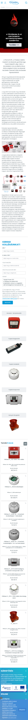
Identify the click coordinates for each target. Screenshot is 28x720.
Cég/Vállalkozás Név (9, 270)
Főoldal (3, 7)
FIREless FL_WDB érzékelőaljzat (14, 487)
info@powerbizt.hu (6, 684)
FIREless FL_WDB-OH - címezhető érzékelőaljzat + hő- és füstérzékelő (14, 542)
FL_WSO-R (14, 623)
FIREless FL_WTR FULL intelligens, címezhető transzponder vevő (14, 652)
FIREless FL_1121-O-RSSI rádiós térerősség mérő (14, 597)
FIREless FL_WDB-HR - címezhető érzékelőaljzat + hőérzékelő (14, 515)
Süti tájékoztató (12, 717)
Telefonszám (6, 262)
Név (4, 248)
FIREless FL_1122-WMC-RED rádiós (14, 459)
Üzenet (4, 276)
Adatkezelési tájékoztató (9, 298)
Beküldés (8, 302)
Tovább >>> (14, 45)
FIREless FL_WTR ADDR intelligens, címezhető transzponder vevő (14, 570)
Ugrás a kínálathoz (14, 325)
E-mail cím (6, 255)
